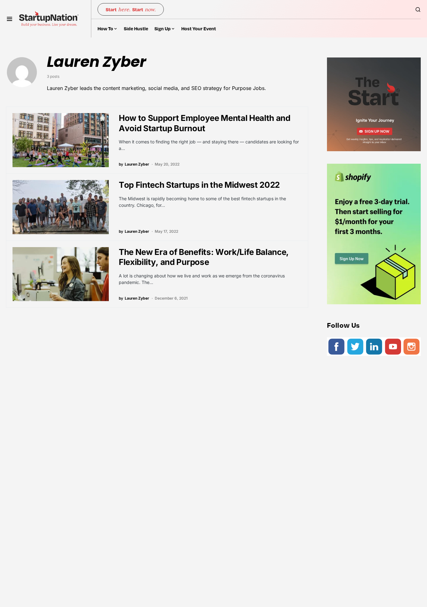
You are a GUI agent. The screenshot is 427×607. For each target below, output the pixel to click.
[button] (9, 18)
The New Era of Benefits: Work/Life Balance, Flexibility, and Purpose (204, 257)
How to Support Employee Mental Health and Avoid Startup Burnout (204, 123)
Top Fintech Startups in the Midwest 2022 (199, 185)
